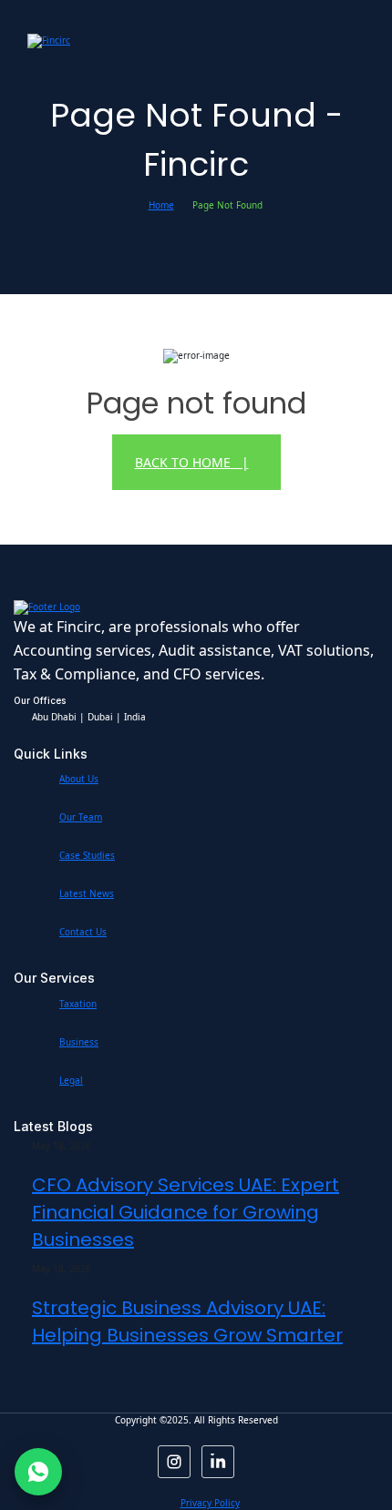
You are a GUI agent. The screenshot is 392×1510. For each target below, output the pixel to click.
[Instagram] (174, 1461)
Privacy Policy (210, 1502)
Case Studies (87, 855)
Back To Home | (192, 462)
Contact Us (83, 931)
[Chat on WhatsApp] (38, 1471)
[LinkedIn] (217, 1461)
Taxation (78, 1003)
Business (78, 1042)
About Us (78, 778)
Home (161, 205)
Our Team (80, 817)
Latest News (86, 893)
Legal (71, 1080)
